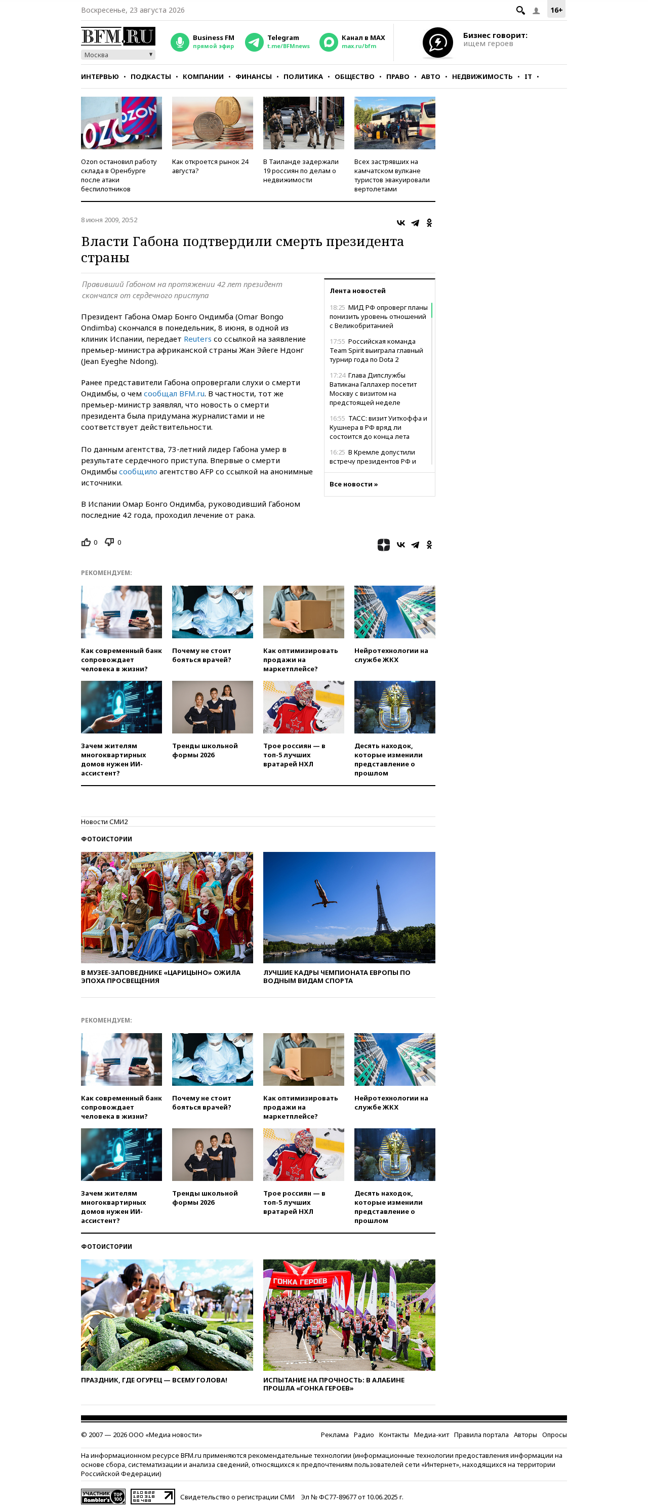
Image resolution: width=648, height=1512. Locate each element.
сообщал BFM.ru (174, 393)
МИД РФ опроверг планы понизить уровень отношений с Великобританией (379, 316)
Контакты (394, 1434)
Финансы (253, 76)
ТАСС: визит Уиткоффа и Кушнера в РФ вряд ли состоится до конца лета (378, 427)
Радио (364, 1434)
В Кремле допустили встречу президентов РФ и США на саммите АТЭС (373, 461)
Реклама (335, 1434)
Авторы (525, 1434)
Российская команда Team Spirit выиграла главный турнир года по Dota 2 (376, 350)
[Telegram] (415, 223)
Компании (203, 76)
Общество (355, 76)
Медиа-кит (431, 1434)
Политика (303, 76)
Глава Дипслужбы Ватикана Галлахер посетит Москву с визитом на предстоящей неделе (373, 389)
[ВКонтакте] (401, 223)
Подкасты (151, 76)
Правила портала (481, 1434)
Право (398, 76)
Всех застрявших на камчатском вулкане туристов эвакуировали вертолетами (392, 175)
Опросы (554, 1434)
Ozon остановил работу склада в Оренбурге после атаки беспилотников (119, 175)
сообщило (138, 471)
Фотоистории (106, 839)
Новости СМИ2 (104, 821)
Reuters (198, 339)
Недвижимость (482, 76)
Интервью (100, 76)
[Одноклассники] (429, 223)
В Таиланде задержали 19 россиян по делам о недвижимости (301, 170)
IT (528, 76)
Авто (430, 76)
